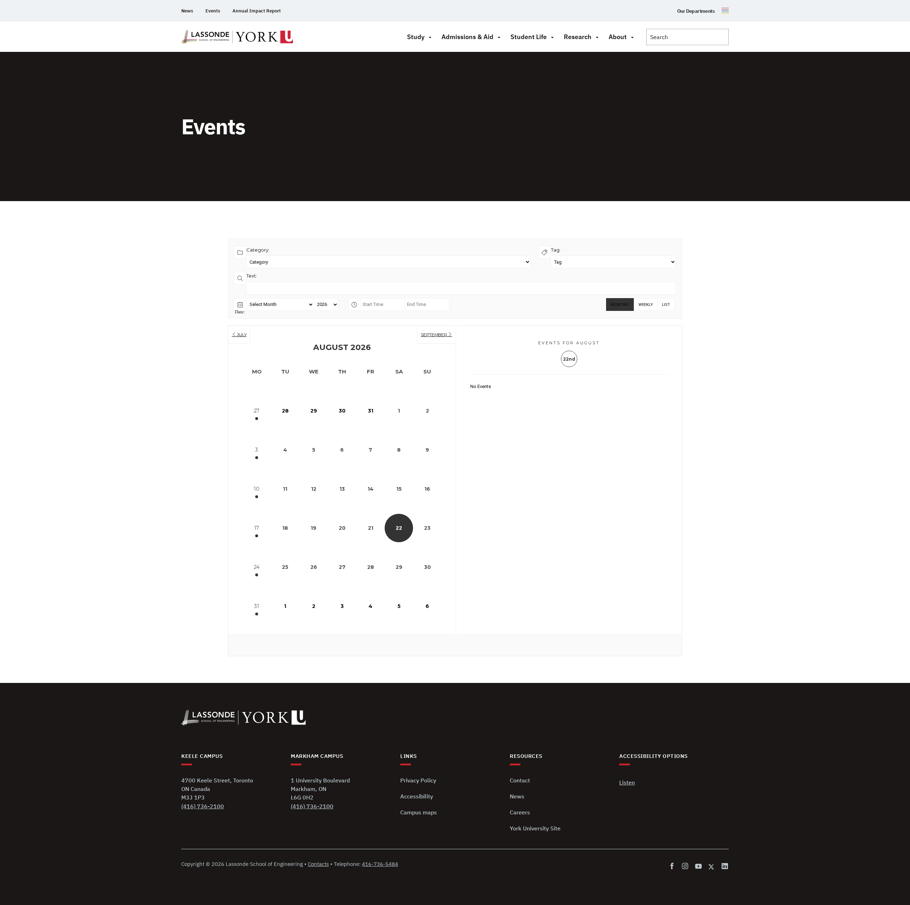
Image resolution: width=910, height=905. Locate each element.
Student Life (528, 37)
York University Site (535, 828)
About (618, 37)
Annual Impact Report (256, 11)
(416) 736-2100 (202, 806)
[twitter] (711, 866)
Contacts (318, 864)
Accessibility (416, 796)
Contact (520, 780)
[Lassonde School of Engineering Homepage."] (237, 37)
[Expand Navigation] (430, 37)
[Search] (687, 37)
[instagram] (685, 866)
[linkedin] (723, 866)
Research (578, 37)
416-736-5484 (380, 864)
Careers (520, 812)
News (187, 11)
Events (212, 11)
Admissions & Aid (467, 37)
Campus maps (418, 812)
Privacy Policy (418, 780)
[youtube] (698, 866)
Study (415, 37)
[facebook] (673, 866)
